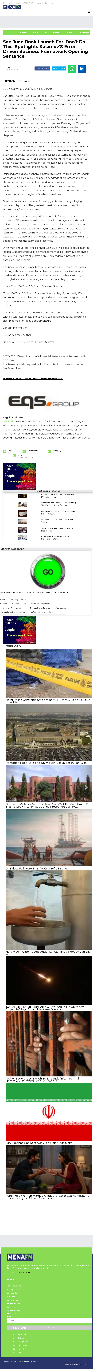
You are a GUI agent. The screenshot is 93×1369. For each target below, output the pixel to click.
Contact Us (12, 1293)
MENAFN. (20, 1362)
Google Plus (22, 1342)
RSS (19, 1353)
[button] (46, 3)
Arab (35, 33)
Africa (56, 33)
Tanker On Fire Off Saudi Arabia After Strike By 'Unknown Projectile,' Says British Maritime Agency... (45, 1008)
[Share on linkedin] (82, 69)
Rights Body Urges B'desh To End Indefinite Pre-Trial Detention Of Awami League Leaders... (42, 1080)
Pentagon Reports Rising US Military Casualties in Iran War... (47, 762)
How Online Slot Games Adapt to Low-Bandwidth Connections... (25, 604)
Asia (45, 33)
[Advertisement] (47, 21)
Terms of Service (14, 1286)
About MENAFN (14, 1300)
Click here (24, 1272)
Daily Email (22, 1345)
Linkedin (21, 1349)
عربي (38, 3)
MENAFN (9, 81)
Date (7, 67)
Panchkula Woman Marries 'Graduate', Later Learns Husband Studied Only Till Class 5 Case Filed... (47, 1197)
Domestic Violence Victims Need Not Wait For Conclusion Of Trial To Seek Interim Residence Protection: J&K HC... (47, 805)
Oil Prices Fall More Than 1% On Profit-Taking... (37, 868)
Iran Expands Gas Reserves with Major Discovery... (39, 1143)
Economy (83, 33)
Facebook (21, 1334)
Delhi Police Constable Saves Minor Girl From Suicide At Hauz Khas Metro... (48, 701)
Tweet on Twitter (59, 68)
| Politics (69, 33)
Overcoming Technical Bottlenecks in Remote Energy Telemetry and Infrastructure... (33, 608)
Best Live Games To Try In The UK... (13, 600)
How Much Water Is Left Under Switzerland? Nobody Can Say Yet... (48, 953)
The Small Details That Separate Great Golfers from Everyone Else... (26, 612)
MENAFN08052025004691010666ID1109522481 (33, 378)
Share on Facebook (42, 68)
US (10, 33)
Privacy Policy (13, 1289)
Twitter (20, 1338)
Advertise (11, 1297)
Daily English (14, 1310)
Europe (23, 33)
